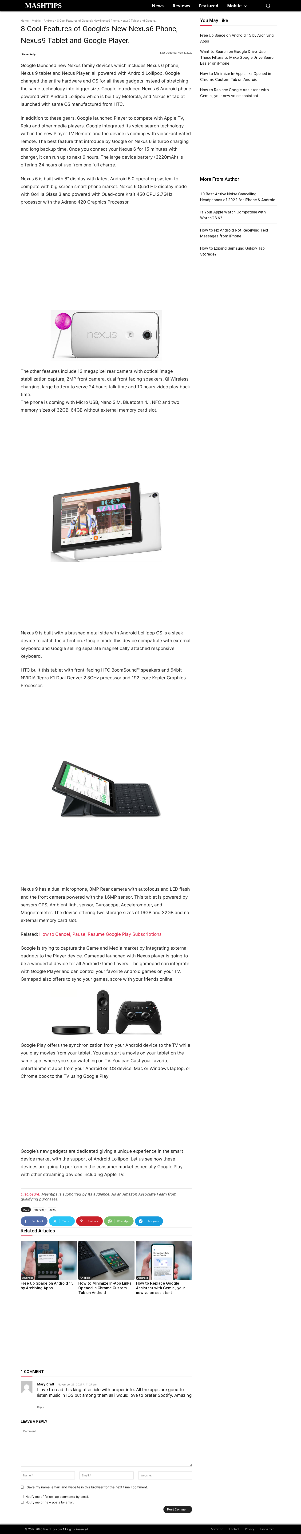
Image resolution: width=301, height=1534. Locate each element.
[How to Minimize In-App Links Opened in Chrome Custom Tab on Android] (106, 1260)
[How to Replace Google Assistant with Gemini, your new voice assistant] (164, 1260)
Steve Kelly (28, 54)
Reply (40, 1407)
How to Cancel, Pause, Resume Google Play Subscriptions (100, 934)
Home (25, 21)
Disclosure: (30, 1194)
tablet (51, 1209)
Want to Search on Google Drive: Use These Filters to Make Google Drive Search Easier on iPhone (238, 57)
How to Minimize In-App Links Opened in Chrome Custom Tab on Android (104, 1288)
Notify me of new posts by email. (49, 1502)
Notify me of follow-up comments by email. (57, 1497)
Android (49, 21)
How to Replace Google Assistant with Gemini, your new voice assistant (160, 1288)
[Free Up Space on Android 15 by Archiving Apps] (49, 1260)
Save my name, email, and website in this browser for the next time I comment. (87, 1487)
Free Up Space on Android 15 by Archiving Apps (47, 1285)
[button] (268, 5)
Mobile (36, 21)
